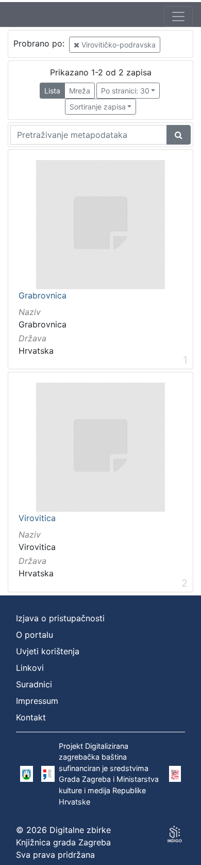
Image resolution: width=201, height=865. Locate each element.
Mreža (79, 90)
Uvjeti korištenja (47, 651)
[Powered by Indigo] (174, 834)
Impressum (37, 701)
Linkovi (30, 668)
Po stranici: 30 (125, 90)
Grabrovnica (42, 296)
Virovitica (37, 518)
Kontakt (31, 717)
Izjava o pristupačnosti (60, 618)
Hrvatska (36, 350)
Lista (52, 90)
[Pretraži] (178, 135)
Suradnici (34, 684)
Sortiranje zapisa (98, 106)
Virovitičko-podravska (117, 44)
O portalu (34, 635)
